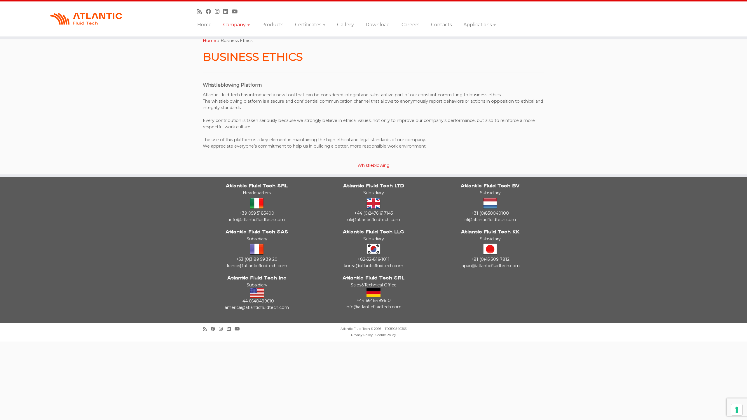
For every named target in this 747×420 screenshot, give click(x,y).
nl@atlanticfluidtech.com (490, 219)
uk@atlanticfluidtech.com (373, 219)
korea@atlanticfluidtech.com (373, 265)
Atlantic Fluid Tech (355, 329)
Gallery (345, 24)
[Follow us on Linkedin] (227, 11)
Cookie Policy (386, 335)
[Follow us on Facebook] (210, 11)
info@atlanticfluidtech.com (257, 219)
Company (235, 24)
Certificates (308, 24)
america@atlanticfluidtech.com (257, 307)
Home (204, 24)
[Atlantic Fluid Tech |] (86, 19)
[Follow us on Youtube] (237, 11)
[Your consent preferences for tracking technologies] (736, 409)
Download (378, 24)
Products (272, 24)
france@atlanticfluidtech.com (257, 265)
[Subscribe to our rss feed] (201, 11)
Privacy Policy (362, 335)
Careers (410, 24)
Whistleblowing (373, 165)
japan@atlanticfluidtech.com (490, 265)
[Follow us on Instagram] (219, 11)
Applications (478, 24)
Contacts (441, 24)
